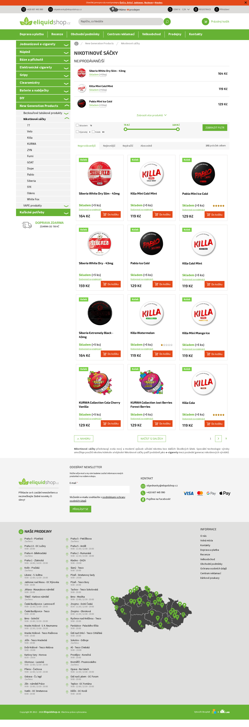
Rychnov (148, 2)
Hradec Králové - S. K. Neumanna (41, 625)
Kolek (99, 132)
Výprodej (84, 132)
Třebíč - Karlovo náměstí (37, 596)
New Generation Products (39, 105)
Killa (29, 138)
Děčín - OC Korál (79, 691)
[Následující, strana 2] (218, 438)
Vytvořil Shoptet (202, 712)
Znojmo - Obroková (81, 611)
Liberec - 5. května (33, 575)
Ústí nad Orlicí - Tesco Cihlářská (86, 633)
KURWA (31, 144)
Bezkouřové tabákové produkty (42, 113)
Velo (29, 131)
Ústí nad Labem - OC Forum (84, 676)
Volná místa (206, 540)
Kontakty (205, 545)
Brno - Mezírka (78, 596)
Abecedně (146, 146)
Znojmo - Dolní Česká (82, 604)
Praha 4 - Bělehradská (35, 553)
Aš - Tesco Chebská (80, 647)
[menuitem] (31, 34)
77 (28, 125)
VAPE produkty (32, 206)
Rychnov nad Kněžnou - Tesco (86, 618)
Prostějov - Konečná (81, 655)
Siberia (31, 181)
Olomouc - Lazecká (34, 662)
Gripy (24, 74)
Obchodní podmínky (211, 564)
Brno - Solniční (32, 618)
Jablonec (138, 2)
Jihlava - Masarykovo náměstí (39, 589)
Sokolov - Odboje (79, 640)
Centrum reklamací (210, 573)
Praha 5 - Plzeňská (34, 538)
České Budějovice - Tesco (37, 611)
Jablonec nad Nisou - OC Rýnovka (42, 582)
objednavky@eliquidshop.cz (162, 485)
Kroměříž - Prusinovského (83, 662)
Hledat (167, 21)
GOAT (30, 162)
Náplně (25, 51)
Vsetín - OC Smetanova (36, 691)
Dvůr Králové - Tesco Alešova (39, 647)
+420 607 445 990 (156, 492)
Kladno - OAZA (78, 560)
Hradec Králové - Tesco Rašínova (41, 633)
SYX (29, 187)
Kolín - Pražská (32, 568)
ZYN (29, 150)
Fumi (30, 156)
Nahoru (85, 438)
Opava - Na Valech (80, 669)
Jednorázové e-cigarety (37, 44)
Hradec (158, 2)
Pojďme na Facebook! (158, 499)
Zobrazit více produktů (150, 115)
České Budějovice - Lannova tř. (40, 604)
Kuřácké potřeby (32, 212)
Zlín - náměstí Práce (34, 684)
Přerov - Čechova (33, 669)
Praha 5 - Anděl (78, 546)
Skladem (85, 125)
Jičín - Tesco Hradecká (36, 640)
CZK (184, 9)
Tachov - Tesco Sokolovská (84, 589)
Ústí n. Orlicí (126, 2)
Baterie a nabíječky (34, 90)
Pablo (30, 175)
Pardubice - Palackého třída (84, 625)
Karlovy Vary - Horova (35, 655)
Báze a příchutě (31, 59)
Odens (31, 193)
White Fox (33, 199)
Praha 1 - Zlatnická (34, 560)
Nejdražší (128, 146)
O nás (203, 536)
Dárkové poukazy (210, 578)
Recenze (205, 554)
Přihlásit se (80, 509)
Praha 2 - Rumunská (81, 553)
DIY (22, 98)
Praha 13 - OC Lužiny (35, 546)
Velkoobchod (207, 559)
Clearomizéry (30, 82)
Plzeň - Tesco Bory (80, 582)
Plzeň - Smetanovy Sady (83, 575)
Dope (30, 168)
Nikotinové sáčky (34, 119)
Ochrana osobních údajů (213, 568)
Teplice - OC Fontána (81, 684)
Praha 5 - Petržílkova (81, 538)
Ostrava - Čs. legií (33, 676)
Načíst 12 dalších (152, 438)
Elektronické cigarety (36, 67)
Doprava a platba (209, 550)
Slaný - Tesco (77, 568)
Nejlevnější (109, 146)
